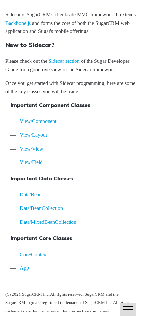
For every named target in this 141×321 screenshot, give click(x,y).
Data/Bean (31, 194)
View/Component (38, 121)
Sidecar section (64, 61)
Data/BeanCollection (41, 208)
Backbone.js (18, 23)
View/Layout (33, 135)
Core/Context (34, 254)
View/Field (31, 162)
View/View (31, 149)
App (24, 268)
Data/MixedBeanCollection (48, 222)
